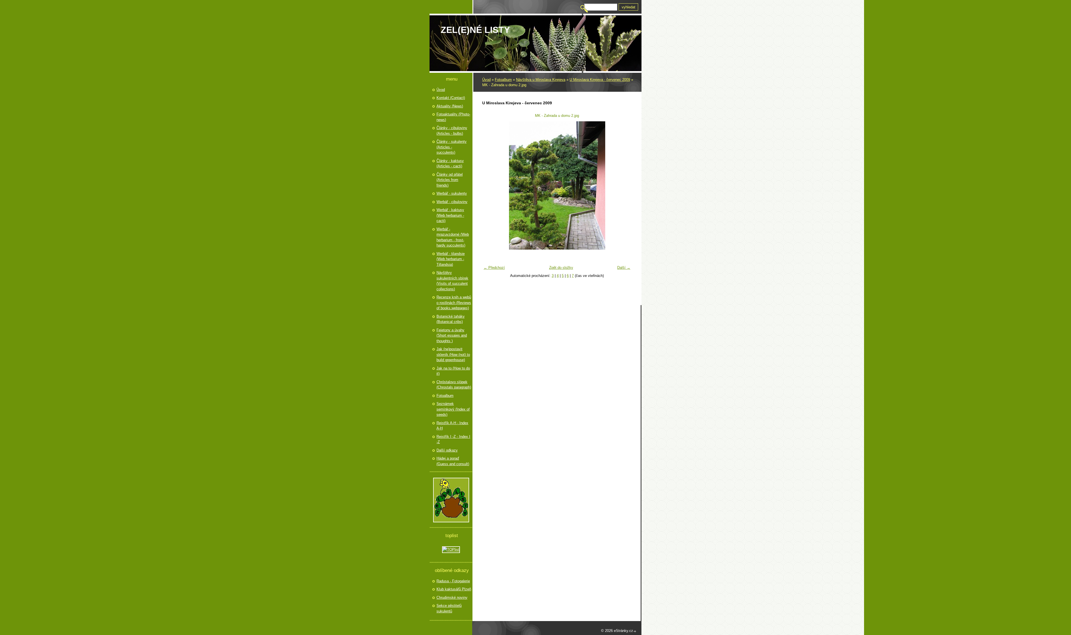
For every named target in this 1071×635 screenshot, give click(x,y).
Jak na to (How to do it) (453, 371)
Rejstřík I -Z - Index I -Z (453, 439)
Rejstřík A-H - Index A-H (452, 426)
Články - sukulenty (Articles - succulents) (451, 146)
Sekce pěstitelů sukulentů (449, 608)
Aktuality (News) (449, 106)
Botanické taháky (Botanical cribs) (450, 319)
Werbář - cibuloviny (451, 202)
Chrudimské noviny (451, 597)
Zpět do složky (561, 267)
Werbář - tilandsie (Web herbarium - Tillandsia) (450, 259)
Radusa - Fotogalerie (453, 581)
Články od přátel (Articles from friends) (449, 179)
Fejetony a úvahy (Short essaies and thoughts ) (451, 335)
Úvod (486, 80)
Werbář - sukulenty (451, 193)
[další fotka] (624, 185)
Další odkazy (447, 450)
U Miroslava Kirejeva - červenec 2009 (600, 80)
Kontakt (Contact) (450, 98)
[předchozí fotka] (490, 185)
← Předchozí (494, 267)
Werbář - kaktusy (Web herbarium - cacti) (450, 215)
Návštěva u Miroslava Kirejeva (540, 80)
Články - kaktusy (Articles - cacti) (450, 163)
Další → (623, 267)
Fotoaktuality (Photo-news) (453, 117)
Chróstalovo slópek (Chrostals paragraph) (453, 385)
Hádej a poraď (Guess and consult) (452, 461)
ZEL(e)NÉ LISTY (475, 30)
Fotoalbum (503, 80)
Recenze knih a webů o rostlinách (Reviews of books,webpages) (453, 302)
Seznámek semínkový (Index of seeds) (453, 409)
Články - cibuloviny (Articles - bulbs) (451, 131)
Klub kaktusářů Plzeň (453, 589)
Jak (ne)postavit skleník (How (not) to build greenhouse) (453, 354)
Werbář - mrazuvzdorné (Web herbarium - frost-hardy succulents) (452, 237)
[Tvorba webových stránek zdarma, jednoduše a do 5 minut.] (635, 631)
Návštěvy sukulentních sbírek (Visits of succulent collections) (452, 281)
